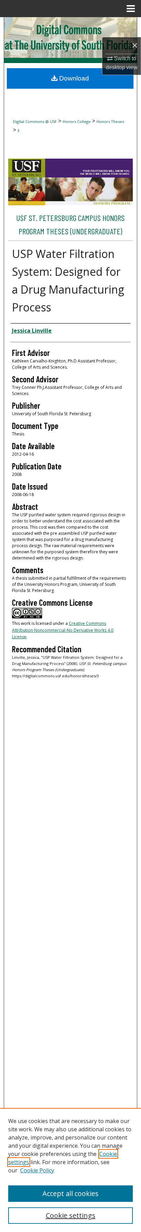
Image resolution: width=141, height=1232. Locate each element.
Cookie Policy (37, 1170)
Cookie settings (70, 1215)
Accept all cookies (70, 1193)
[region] (70, 1170)
